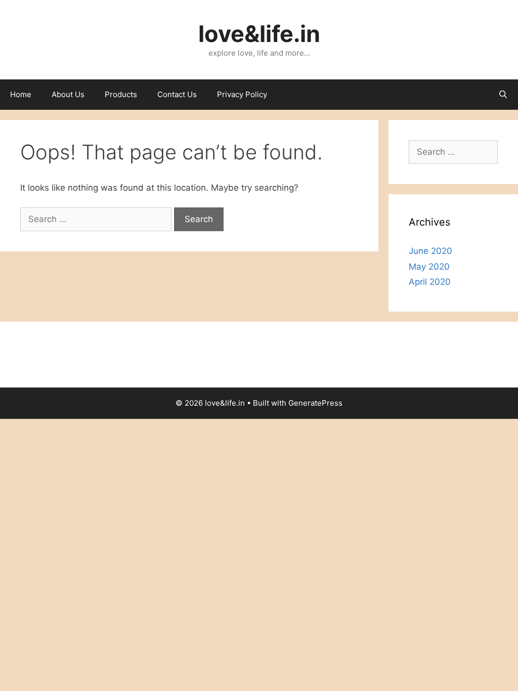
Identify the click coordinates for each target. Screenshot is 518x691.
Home (20, 94)
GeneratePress (315, 403)
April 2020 (430, 282)
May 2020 (429, 267)
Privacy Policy (242, 94)
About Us (68, 94)
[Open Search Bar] (503, 94)
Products (121, 94)
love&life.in (259, 34)
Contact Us (177, 94)
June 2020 (430, 251)
